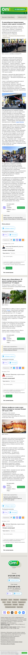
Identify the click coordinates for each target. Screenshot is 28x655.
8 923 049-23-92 (14, 576)
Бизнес (10, 599)
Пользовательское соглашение (8, 639)
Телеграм (14, 234)
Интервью (15, 604)
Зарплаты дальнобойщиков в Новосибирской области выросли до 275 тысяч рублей (12, 498)
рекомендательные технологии (8, 637)
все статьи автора (9, 248)
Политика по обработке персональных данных (11, 641)
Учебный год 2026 (22, 17)
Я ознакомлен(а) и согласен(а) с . (14, 264)
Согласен (24, 653)
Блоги (4, 602)
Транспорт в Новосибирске (8, 17)
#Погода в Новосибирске (8, 288)
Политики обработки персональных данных (13, 262)
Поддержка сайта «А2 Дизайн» (8, 643)
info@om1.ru (16, 577)
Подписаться (21, 207)
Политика (14, 602)
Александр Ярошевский (12, 246)
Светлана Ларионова (11, 374)
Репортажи (16, 599)
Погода (9, 602)
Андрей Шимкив (20, 122)
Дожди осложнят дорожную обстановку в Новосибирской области (13, 349)
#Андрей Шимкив (6, 37)
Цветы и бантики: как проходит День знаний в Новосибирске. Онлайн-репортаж (14, 218)
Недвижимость (21, 602)
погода (8, 310)
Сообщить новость (9, 228)
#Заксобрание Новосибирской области (17, 35)
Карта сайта (20, 607)
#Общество (5, 35)
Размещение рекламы (10, 607)
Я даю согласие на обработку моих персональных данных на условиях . (13, 263)
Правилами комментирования (20, 264)
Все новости (4, 599)
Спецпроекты (23, 599)
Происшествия (7, 604)
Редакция (21, 604)
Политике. (17, 653)
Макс (6, 234)
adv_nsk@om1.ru (16, 588)
